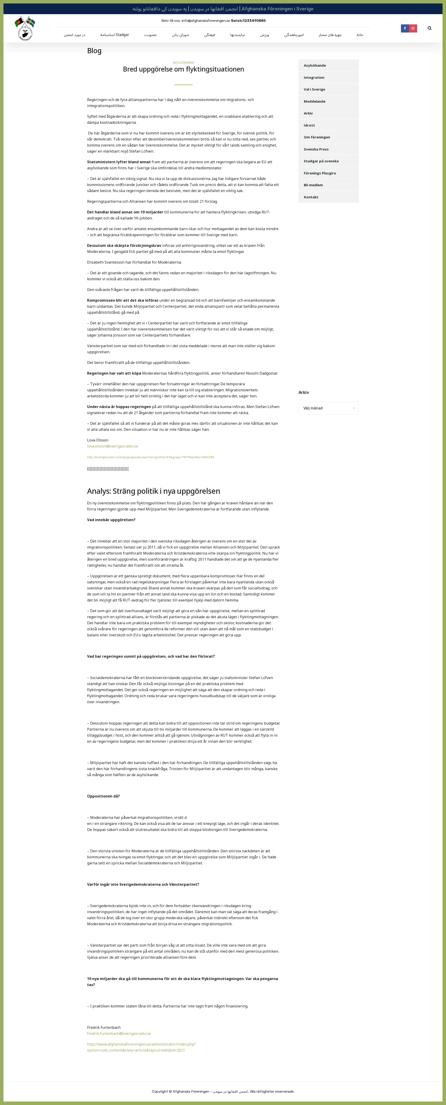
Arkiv (308, 113)
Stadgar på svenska (321, 161)
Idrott (309, 125)
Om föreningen (317, 137)
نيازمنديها (237, 35)
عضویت (150, 35)
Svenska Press (316, 149)
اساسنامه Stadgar (114, 35)
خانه (360, 35)
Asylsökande (183, 62)
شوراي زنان (180, 35)
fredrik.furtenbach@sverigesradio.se (119, 1034)
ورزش (264, 35)
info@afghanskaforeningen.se (206, 21)
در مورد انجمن (74, 35)
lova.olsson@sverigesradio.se (112, 446)
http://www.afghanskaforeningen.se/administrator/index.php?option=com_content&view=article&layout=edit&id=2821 (141, 1047)
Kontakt (311, 197)
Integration (314, 77)
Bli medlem (313, 185)
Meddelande (314, 101)
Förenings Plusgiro (320, 173)
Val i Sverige (314, 89)
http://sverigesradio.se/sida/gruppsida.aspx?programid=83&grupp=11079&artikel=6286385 (151, 457)
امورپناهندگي (294, 35)
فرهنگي (209, 35)
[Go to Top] (436, 1094)
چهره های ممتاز (330, 35)
